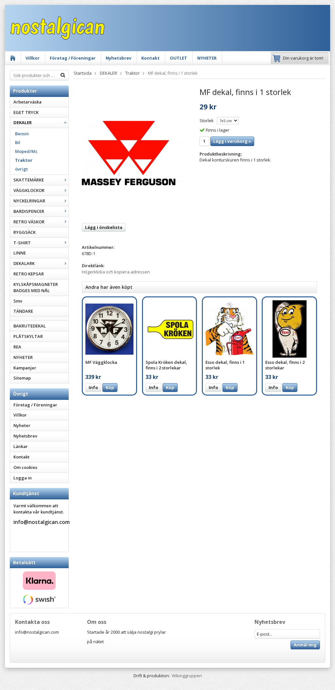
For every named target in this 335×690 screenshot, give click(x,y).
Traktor (23, 160)
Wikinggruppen (187, 676)
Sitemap (22, 378)
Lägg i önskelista (103, 227)
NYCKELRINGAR (29, 201)
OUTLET (178, 58)
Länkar (20, 446)
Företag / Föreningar (73, 58)
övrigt (21, 169)
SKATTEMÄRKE (28, 180)
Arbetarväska (27, 102)
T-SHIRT (22, 243)
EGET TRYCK (26, 112)
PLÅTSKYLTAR (28, 336)
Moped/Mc (26, 151)
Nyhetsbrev (118, 58)
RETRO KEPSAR (28, 274)
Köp (110, 387)
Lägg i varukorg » (232, 141)
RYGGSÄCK (24, 232)
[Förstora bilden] (135, 153)
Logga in (22, 478)
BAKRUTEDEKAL (29, 326)
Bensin (22, 134)
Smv (17, 301)
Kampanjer (24, 368)
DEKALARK (24, 263)
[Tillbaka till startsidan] (13, 58)
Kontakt (150, 58)
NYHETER (207, 58)
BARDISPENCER (28, 211)
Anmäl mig (305, 645)
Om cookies (25, 467)
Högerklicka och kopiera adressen (116, 272)
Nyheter (21, 425)
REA (17, 347)
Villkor (33, 58)
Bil (17, 142)
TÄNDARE (23, 311)
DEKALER (22, 122)
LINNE (19, 253)
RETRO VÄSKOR (28, 222)
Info (93, 387)
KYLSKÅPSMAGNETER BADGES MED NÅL (35, 287)
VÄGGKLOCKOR (28, 190)
